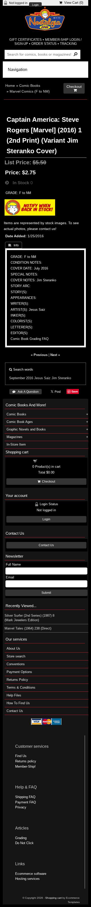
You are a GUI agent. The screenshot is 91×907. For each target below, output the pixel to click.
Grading (21, 838)
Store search (16, 656)
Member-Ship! (25, 766)
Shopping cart (49, 460)
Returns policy (25, 761)
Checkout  (74, 88)
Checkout (47, 481)
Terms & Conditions (21, 687)
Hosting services (27, 879)
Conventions (16, 664)
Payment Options (19, 672)
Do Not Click (24, 843)
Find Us (21, 756)
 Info (13, 245)
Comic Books (29, 86)
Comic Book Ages (20, 422)
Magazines (14, 437)
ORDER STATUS (44, 44)
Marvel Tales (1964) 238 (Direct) (28, 628)
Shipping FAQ (25, 797)
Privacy (20, 807)
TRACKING (68, 44)
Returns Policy (17, 680)
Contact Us (46, 545)
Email (10, 577)
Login (35, 5)
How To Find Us (18, 703)
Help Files (14, 695)
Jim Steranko (61, 378)
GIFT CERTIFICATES (25, 40)
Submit (46, 592)
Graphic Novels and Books (26, 429)
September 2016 (21, 378)
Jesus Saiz (42, 378)
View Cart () (72, 3)
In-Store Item (16, 444)
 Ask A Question (25, 391)
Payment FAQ (25, 802)
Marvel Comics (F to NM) (30, 91)
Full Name (13, 564)
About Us (13, 648)
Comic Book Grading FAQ (30, 339)
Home (10, 86)
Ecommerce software (30, 874)
